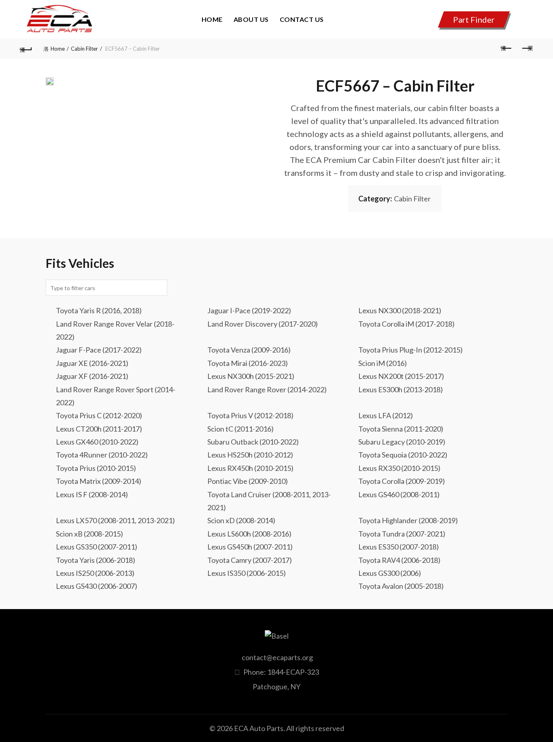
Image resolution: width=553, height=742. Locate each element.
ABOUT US (251, 19)
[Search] (526, 21)
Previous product (507, 49)
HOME (212, 19)
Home (58, 48)
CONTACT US (302, 19)
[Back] (26, 49)
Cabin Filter (84, 48)
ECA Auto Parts (258, 728)
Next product (527, 49)
